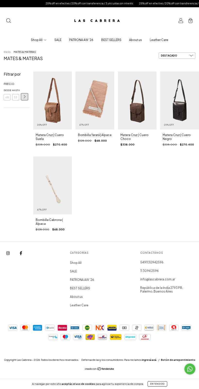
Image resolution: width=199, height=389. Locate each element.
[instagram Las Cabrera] (8, 253)
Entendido (157, 384)
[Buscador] (8, 21)
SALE (57, 40)
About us (135, 40)
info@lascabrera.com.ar (157, 279)
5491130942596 (152, 262)
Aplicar (24, 96)
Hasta (15, 90)
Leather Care (159, 40)
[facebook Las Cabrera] (21, 253)
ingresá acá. (149, 359)
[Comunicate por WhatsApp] (189, 369)
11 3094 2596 (149, 271)
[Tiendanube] (99, 369)
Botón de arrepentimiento (178, 359)
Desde (7, 90)
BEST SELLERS (111, 40)
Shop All (37, 40)
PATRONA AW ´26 (81, 40)
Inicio (7, 51)
